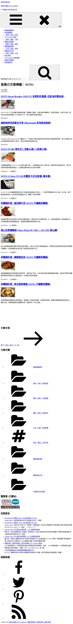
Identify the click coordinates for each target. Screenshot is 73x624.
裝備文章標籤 (9, 42)
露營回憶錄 (31, 622)
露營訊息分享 (9, 51)
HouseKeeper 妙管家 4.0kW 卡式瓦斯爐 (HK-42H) (21, 518)
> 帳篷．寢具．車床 (11, 44)
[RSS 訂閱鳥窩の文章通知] (19, 618)
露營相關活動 (9, 46)
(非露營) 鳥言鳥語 (39, 491)
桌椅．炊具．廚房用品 (40, 383)
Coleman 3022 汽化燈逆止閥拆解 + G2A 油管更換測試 (22, 529)
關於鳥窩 (48, 622)
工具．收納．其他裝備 (40, 428)
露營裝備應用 (9, 30)
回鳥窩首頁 (8, 62)
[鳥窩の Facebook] (19, 574)
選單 (60, 26)
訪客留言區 (40, 622)
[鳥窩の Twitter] (19, 589)
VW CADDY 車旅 (10, 37)
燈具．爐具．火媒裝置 (40, 398)
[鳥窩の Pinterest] (19, 604)
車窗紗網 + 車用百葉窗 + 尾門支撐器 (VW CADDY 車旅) (23, 543)
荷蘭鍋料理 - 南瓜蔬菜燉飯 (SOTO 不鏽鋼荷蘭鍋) (25, 284)
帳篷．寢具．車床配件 (40, 413)
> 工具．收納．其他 (11, 48)
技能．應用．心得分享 (40, 442)
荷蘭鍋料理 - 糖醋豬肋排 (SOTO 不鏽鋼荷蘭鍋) (24, 257)
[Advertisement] (36, 314)
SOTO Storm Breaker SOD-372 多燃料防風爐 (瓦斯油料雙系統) (32, 96)
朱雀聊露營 (8, 32)
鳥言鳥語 (8, 55)
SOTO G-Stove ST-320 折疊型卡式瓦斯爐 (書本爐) (26, 176)
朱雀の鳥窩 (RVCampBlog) (9, 6)
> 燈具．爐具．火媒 (11, 39)
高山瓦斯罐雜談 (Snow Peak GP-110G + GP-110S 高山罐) (29, 230)
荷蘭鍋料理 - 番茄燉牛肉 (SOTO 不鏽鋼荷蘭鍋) (24, 203)
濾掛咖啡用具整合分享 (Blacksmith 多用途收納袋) (26, 123)
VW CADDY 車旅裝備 (12, 58)
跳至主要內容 (5, 2)
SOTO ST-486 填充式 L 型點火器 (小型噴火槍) (24, 149)
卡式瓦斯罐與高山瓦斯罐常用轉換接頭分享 (19, 550)
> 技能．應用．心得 (11, 53)
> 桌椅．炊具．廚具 (11, 35)
